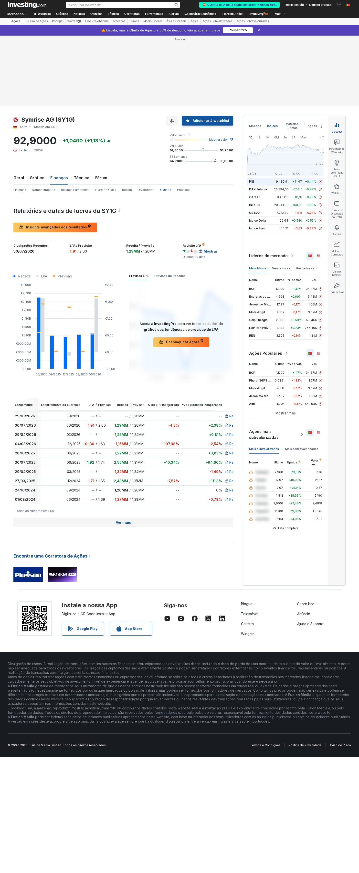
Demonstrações (43, 190)
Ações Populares (265, 353)
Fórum (101, 177)
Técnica (81, 177)
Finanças (19, 190)
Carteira (247, 624)
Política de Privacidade (305, 745)
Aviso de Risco (340, 745)
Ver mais (123, 522)
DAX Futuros (258, 189)
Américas (119, 21)
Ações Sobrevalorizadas (252, 21)
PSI (251, 181)
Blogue (247, 604)
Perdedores (305, 268)
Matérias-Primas (292, 126)
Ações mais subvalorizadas (264, 434)
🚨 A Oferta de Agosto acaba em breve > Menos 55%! (239, 5)
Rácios (127, 190)
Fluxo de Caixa (105, 190)
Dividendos (146, 190)
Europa (134, 21)
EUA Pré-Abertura (97, 21)
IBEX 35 (254, 205)
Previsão (183, 190)
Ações (15, 21)
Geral (18, 177)
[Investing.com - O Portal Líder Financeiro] (27, 4)
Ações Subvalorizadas (217, 21)
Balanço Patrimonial (75, 190)
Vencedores (281, 268)
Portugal (57, 21)
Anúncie (303, 614)
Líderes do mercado (268, 255)
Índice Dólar (257, 220)
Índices (272, 126)
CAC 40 (254, 197)
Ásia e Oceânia (176, 21)
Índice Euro (257, 228)
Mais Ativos (257, 268)
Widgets (247, 634)
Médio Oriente (152, 21)
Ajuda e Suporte (310, 624)
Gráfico (37, 177)
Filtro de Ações (232, 14)
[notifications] (339, 4)
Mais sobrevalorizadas (301, 449)
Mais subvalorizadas (264, 449)
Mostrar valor (218, 139)
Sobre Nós (306, 604)
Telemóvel (249, 614)
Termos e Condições (265, 745)
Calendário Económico (200, 14)
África (194, 21)
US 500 (254, 213)
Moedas (255, 126)
